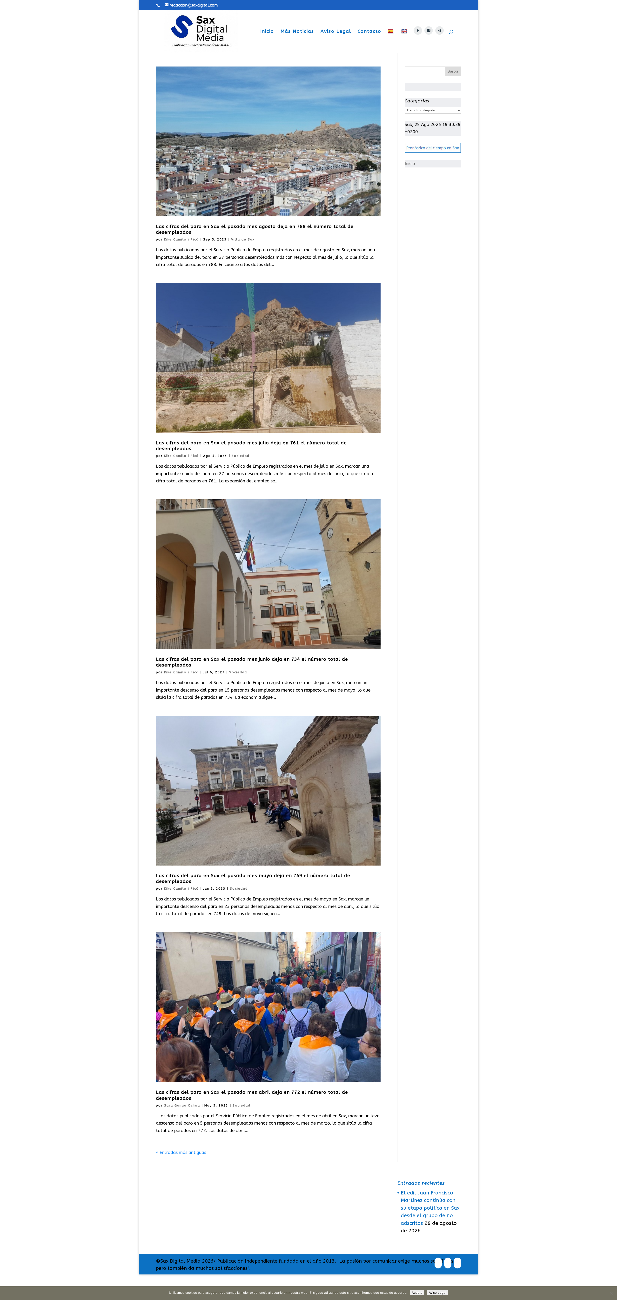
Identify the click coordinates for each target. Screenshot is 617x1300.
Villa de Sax (243, 239)
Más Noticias (297, 32)
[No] (611, 1293)
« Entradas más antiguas (181, 1152)
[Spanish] (391, 41)
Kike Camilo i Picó (181, 239)
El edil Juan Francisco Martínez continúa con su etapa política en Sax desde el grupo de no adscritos (430, 1208)
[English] (404, 41)
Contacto (369, 32)
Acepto (417, 1292)
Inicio (267, 32)
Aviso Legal (336, 32)
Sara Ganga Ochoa (182, 1105)
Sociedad (240, 456)
